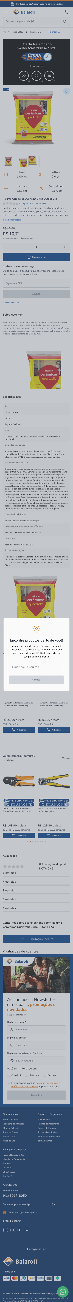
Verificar (36, 679)
